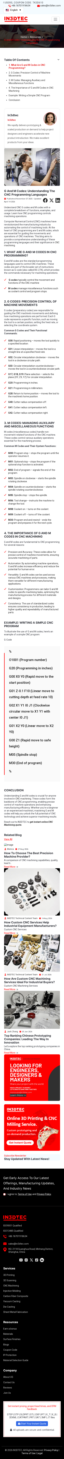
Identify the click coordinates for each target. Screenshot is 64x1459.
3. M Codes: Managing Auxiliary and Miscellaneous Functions (27, 81)
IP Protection (10, 1355)
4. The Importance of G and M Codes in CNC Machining (31, 89)
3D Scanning (9, 1280)
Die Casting (9, 1306)
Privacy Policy (44, 1194)
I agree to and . (29, 1194)
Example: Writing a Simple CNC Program (29, 95)
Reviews (7, 1387)
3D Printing (9, 1275)
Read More (10, 866)
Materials (8, 1334)
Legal (40, 1453)
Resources (35, 37)
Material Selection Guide (15, 1360)
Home (24, 37)
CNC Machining (11, 1285)
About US (8, 1377)
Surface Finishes (12, 1339)
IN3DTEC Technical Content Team (22, 918)
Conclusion (14, 100)
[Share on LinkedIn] (57, 200)
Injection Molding (12, 1291)
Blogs (6, 1344)
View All (8, 839)
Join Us (7, 1393)
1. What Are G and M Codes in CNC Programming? (27, 66)
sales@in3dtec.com (50, 5)
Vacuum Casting (11, 1301)
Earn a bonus (10, 1328)
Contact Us (9, 1382)
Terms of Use (25, 1194)
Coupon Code (10, 1350)
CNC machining (23, 798)
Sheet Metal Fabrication (15, 1312)
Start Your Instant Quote (33, 1423)
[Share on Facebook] (45, 200)
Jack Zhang (12, 1031)
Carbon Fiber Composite (15, 1296)
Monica (10, 849)
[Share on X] (51, 200)
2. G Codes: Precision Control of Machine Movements (29, 74)
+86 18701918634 (20, 5)
